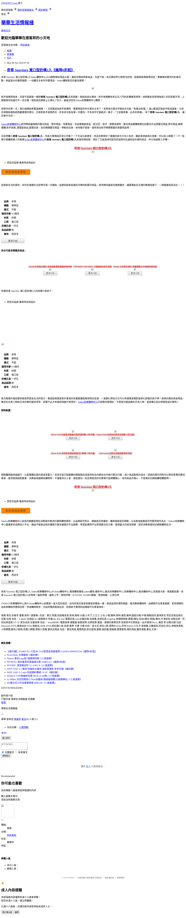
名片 (9, 58)
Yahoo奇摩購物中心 (11, 124)
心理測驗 (23, 727)
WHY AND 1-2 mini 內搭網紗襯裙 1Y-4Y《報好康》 (33, 672)
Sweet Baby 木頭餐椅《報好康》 (23, 655)
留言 (24, 719)
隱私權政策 (109, 878)
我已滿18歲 (7, 912)
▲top (3, 732)
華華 (3, 702)
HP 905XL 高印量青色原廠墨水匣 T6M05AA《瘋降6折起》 (37, 662)
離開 (17, 912)
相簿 (9, 51)
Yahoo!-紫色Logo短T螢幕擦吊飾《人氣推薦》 (30, 658)
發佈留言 (6, 756)
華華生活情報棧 (17, 22)
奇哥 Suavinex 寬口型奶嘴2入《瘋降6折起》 (41, 70)
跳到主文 (5, 30)
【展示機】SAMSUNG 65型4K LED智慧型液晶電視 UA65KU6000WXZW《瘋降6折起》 (52, 651)
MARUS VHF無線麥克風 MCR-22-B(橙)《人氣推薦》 (34, 676)
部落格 (10, 54)
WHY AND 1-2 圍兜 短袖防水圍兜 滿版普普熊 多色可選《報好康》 (41, 669)
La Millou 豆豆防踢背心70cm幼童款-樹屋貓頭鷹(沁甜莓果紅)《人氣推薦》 (44, 679)
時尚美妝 (25, 45)
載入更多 (6, 738)
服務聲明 (120, 878)
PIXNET (71, 878)
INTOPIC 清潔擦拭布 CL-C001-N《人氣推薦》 (30, 665)
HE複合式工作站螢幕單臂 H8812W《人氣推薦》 (32, 683)
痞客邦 (17, 719)
